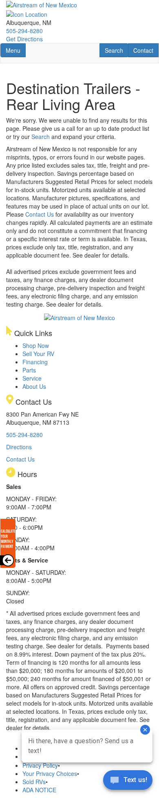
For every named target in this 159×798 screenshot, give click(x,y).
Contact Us (39, 214)
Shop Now (35, 345)
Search (116, 50)
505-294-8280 (24, 31)
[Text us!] (128, 781)
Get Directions (24, 39)
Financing (35, 362)
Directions (19, 447)
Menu (15, 50)
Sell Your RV (38, 354)
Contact (146, 50)
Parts (29, 370)
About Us (34, 386)
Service (32, 378)
